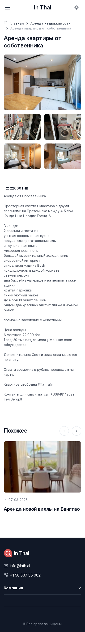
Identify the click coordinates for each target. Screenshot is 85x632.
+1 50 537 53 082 (25, 575)
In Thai (42, 7)
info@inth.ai (20, 565)
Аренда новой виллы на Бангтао (42, 509)
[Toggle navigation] (7, 7)
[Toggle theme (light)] (76, 7)
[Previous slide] (64, 431)
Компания (13, 588)
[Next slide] (76, 431)
